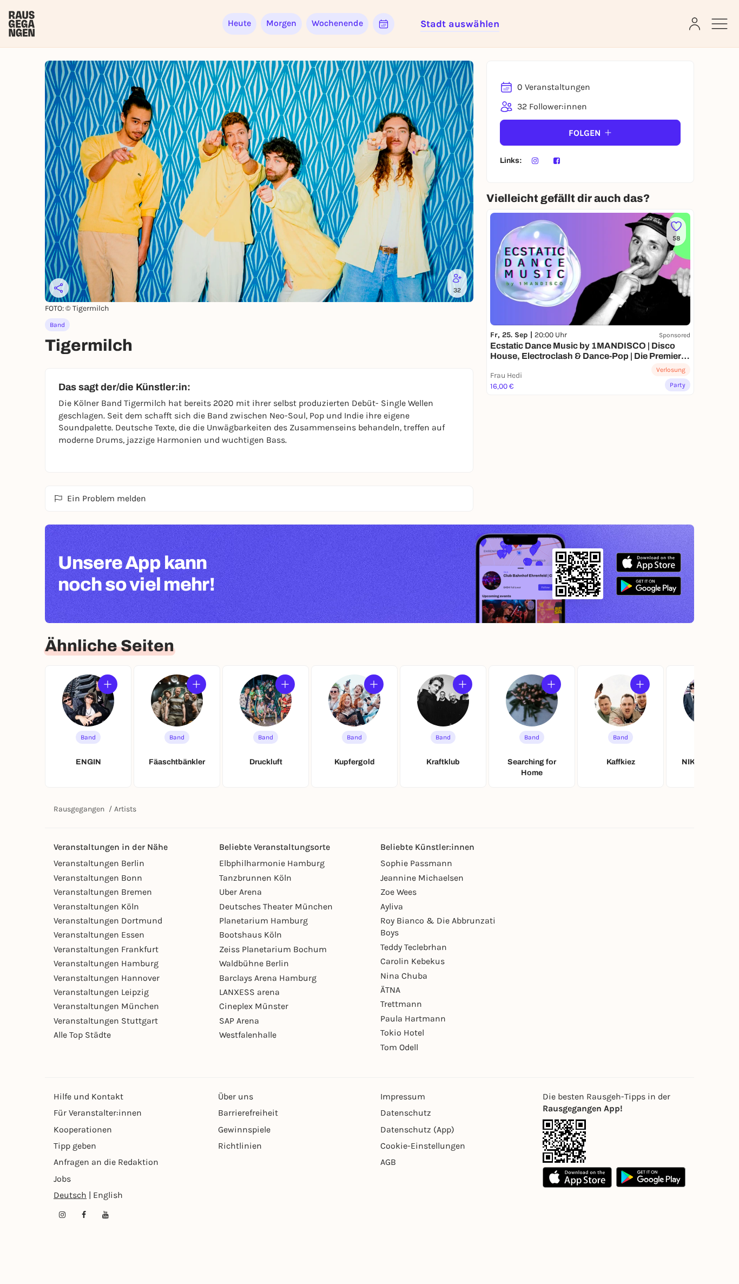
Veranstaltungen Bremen (103, 892)
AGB (388, 1162)
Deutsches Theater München (276, 906)
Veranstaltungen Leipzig (101, 992)
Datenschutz (405, 1113)
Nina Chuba (403, 976)
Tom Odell (399, 1047)
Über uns (235, 1096)
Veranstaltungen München (106, 1006)
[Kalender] (383, 24)
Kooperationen (83, 1129)
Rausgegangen (79, 809)
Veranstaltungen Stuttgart (106, 1021)
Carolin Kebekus (412, 961)
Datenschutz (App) (417, 1129)
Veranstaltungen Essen (99, 934)
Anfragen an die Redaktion (106, 1162)
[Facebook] (556, 160)
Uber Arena (240, 892)
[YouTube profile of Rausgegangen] (105, 1214)
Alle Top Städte (82, 1035)
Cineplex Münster (253, 1006)
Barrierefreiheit (248, 1113)
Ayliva (391, 906)
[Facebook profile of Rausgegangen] (84, 1214)
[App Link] (564, 1141)
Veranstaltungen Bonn (98, 878)
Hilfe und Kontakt (88, 1096)
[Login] (694, 23)
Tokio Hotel (402, 1032)
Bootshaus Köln (250, 934)
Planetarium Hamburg (263, 920)
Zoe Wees (398, 892)
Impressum (402, 1096)
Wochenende (337, 23)
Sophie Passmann (416, 863)
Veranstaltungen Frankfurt (106, 949)
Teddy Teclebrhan (413, 947)
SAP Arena (239, 1021)
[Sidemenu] (719, 24)
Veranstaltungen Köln (96, 906)
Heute (239, 23)
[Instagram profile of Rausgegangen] (62, 1214)
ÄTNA (390, 990)
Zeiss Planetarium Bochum (273, 949)
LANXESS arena (249, 992)
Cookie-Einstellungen (422, 1146)
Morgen (281, 23)
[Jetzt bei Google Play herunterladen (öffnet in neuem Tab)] (648, 586)
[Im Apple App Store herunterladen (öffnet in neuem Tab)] (648, 562)
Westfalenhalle (247, 1035)
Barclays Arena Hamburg (267, 978)
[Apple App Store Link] (577, 1177)
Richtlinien (240, 1146)
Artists (125, 809)
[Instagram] (535, 160)
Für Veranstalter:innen (98, 1113)
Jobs (62, 1179)
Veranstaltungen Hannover (107, 978)
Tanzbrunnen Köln (255, 878)
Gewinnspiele (244, 1129)
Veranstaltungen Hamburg (106, 963)
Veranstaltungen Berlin (99, 863)
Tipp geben (75, 1146)
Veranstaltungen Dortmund (108, 920)
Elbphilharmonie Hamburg (272, 863)
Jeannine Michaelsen (422, 878)
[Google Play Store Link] (650, 1177)
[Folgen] (107, 684)
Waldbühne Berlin (254, 963)
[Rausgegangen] (22, 24)
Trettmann (401, 1004)
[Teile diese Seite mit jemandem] (59, 288)
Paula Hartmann (413, 1018)
